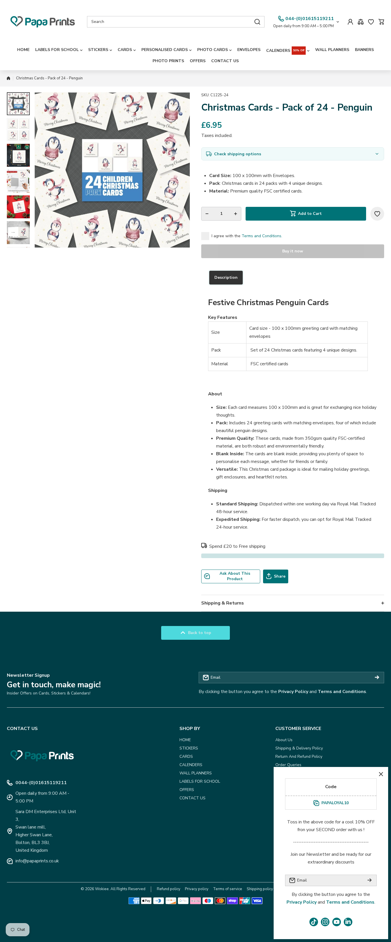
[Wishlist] (371, 22)
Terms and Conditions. (262, 236)
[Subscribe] (377, 677)
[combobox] (175, 22)
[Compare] (361, 22)
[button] (381, 22)
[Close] (381, 774)
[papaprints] (42, 22)
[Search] (257, 22)
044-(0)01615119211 (309, 18)
